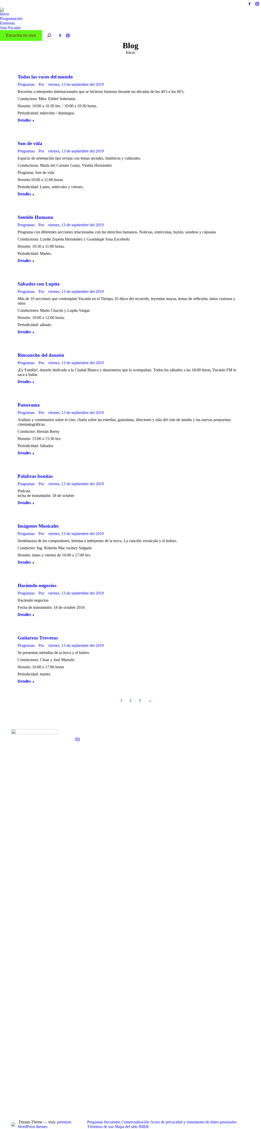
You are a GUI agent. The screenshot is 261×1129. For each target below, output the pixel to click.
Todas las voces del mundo (45, 76)
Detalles (24, 120)
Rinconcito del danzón (41, 355)
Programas (26, 84)
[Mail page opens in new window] (77, 739)
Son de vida (30, 143)
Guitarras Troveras (38, 637)
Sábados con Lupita (39, 284)
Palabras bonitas (35, 476)
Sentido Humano (35, 217)
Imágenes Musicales (38, 526)
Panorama (29, 405)
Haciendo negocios (37, 585)
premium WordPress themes (44, 1124)
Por (41, 84)
